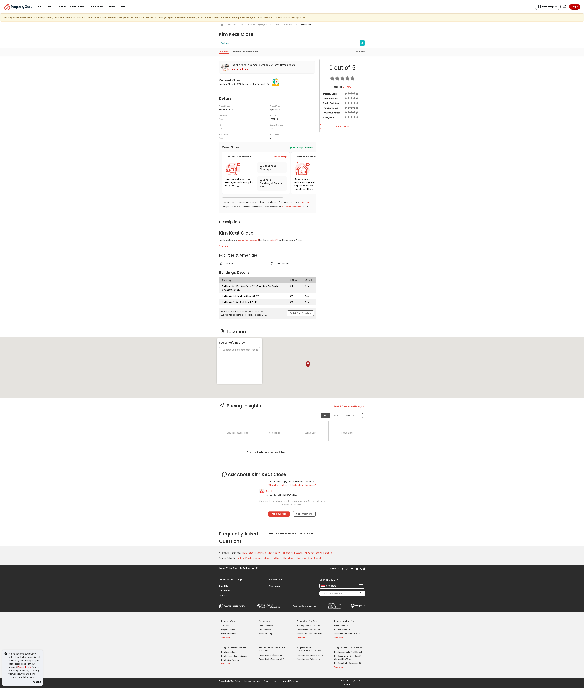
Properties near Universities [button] (309, 655)
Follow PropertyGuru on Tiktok (364, 568)
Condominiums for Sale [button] (307, 630)
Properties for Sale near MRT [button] (271, 655)
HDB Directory (265, 630)
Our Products (225, 590)
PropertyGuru (228, 621)
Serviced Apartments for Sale (309, 633)
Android (246, 568)
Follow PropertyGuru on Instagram (347, 568)
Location (236, 51)
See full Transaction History (348, 406)
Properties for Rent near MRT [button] (271, 659)
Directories (265, 621)
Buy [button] (39, 6)
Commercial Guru (232, 606)
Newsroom (274, 586)
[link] (267, 67)
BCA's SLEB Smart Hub (291, 207)
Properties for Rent (344, 621)
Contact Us (275, 579)
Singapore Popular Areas (348, 647)
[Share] (362, 43)
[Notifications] (565, 7)
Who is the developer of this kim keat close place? (292, 485)
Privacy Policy (24, 667)
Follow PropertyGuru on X (360, 568)
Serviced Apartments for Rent (347, 633)
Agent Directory (265, 633)
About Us (223, 586)
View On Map (280, 156)
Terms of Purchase (289, 681)
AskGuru (225, 626)
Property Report (334, 606)
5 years (350, 415)
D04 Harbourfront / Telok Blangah (348, 652)
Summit (304, 605)
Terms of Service (252, 681)
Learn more (304, 202)
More (122, 6)
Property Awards (268, 605)
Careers (223, 595)
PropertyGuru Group (230, 579)
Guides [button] (111, 6)
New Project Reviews (230, 660)
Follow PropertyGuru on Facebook (342, 568)
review (347, 87)
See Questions (304, 514)
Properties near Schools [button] (307, 659)
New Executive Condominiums (234, 656)
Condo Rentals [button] (340, 630)
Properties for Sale (307, 621)
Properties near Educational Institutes (309, 649)
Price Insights (250, 51)
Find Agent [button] (97, 6)
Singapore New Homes (233, 647)
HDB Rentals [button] (339, 626)
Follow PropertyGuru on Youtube (351, 568)
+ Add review (342, 126)
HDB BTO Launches (229, 633)
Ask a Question (279, 514)
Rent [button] (50, 6)
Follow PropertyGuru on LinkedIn (356, 568)
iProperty (358, 606)
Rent (335, 415)
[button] (308, 364)
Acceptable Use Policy (229, 681)
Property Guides (228, 630)
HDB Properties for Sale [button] (307, 626)
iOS (256, 568)
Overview (224, 51)
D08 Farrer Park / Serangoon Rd (347, 663)
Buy (325, 415)
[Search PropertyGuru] (360, 593)
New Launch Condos (230, 652)
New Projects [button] (77, 6)
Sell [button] (61, 6)
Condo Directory (266, 626)
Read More (224, 246)
